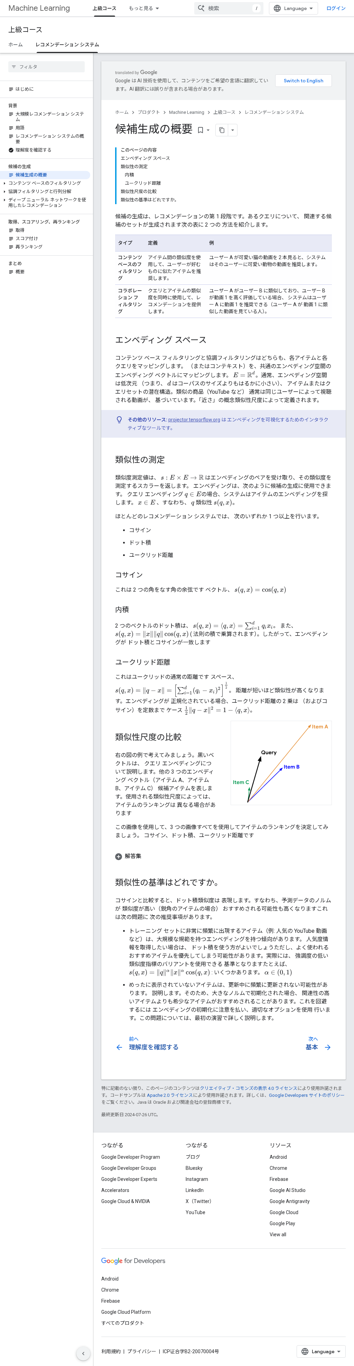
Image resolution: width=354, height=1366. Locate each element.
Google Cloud (284, 1212)
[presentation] (244, 375)
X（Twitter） (200, 1201)
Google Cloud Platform (126, 1312)
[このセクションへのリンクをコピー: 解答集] (148, 856)
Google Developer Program (130, 1157)
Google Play (282, 1223)
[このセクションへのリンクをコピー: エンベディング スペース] (214, 341)
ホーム (15, 45)
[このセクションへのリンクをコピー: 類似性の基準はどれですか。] (229, 883)
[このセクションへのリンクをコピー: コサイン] (150, 576)
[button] (45, 183)
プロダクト (149, 112)
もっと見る (141, 8)
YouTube (195, 1212)
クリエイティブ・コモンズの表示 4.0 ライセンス (248, 1088)
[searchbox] (46, 66)
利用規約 (111, 1351)
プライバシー (141, 1351)
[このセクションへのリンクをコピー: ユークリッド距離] (177, 663)
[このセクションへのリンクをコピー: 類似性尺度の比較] (188, 738)
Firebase (279, 1179)
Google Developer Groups (128, 1168)
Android (278, 1157)
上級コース (105, 8)
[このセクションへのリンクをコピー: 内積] (136, 610)
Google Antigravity (290, 1201)
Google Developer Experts (129, 1179)
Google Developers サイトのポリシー (307, 1095)
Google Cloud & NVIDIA (125, 1201)
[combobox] (228, 8)
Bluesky (194, 1168)
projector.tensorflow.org (194, 419)
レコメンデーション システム (67, 45)
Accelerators (115, 1190)
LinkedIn (195, 1190)
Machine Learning (39, 8)
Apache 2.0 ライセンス (170, 1095)
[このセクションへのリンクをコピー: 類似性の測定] (172, 460)
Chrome (278, 1168)
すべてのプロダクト (122, 1323)
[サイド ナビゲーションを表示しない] (83, 1353)
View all (278, 1234)
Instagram (197, 1179)
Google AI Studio (288, 1190)
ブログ (193, 1157)
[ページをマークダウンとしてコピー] (222, 130)
